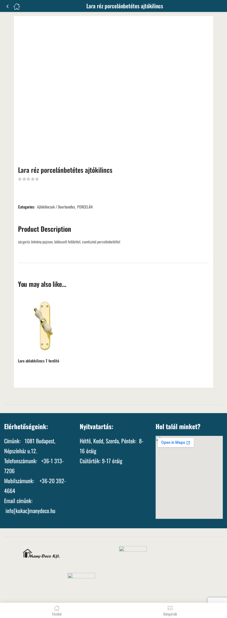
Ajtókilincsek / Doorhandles (56, 207)
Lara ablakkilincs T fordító (38, 361)
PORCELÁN (84, 207)
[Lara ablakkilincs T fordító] (47, 325)
